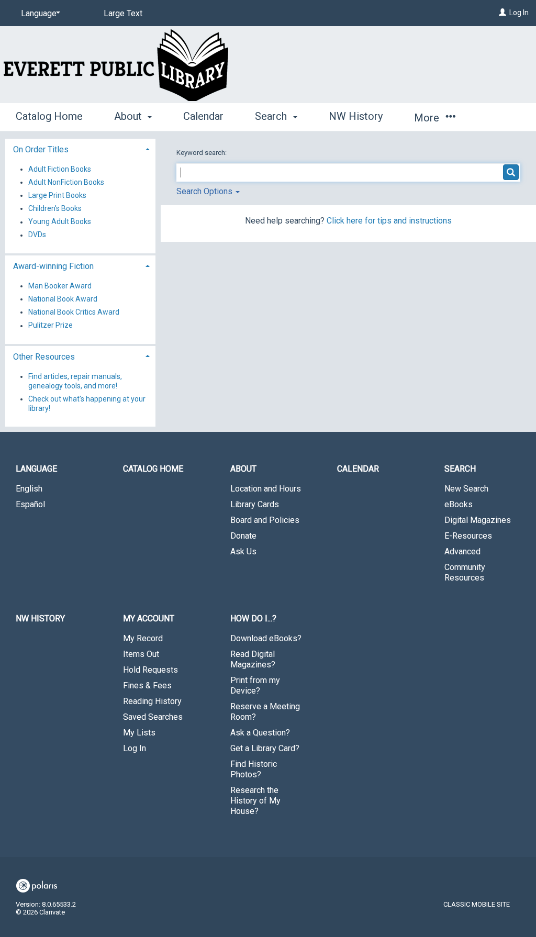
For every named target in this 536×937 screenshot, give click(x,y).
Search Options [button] (205, 191)
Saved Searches (153, 717)
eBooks (458, 504)
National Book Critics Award (73, 312)
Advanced (462, 551)
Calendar (203, 116)
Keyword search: (202, 153)
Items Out (141, 654)
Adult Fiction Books (59, 169)
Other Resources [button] (44, 357)
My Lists (139, 733)
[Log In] (502, 12)
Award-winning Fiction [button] (53, 266)
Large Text (123, 13)
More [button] (428, 117)
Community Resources (464, 572)
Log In (519, 12)
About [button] (129, 116)
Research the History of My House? (255, 800)
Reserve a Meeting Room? (265, 711)
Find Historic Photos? (253, 769)
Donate (243, 536)
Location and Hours (265, 489)
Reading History (152, 701)
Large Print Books (57, 195)
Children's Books (55, 208)
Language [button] (36, 469)
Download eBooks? (266, 638)
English (29, 489)
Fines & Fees (147, 685)
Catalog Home (49, 116)
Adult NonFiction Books (66, 182)
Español (30, 504)
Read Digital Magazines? (252, 659)
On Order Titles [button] (41, 149)
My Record (143, 638)
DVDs (37, 235)
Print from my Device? (255, 685)
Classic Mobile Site (476, 904)
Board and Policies (264, 520)
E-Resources (468, 536)
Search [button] (272, 116)
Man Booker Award (60, 286)
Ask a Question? (260, 733)
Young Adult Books (59, 222)
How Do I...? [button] (253, 618)
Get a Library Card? (264, 748)
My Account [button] (148, 618)
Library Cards (254, 504)
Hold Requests (150, 670)
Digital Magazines (477, 520)
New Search (466, 489)
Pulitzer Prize (50, 325)
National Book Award (62, 299)
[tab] (80, 148)
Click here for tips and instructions (389, 221)
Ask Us (243, 551)
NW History (356, 116)
